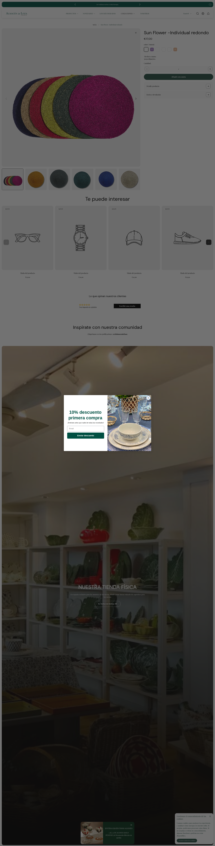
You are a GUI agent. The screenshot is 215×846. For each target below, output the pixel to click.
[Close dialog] (148, 398)
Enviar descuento (85, 435)
